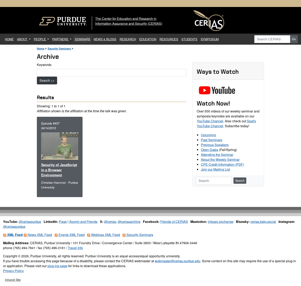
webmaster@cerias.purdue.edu (177, 261)
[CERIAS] (208, 21)
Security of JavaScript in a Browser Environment (59, 169)
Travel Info (75, 247)
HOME (10, 39)
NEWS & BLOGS (105, 39)
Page (63, 221)
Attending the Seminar (217, 154)
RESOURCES (169, 39)
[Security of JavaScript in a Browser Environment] (59, 146)
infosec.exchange (220, 221)
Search (239, 180)
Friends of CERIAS (174, 221)
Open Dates (209, 149)
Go (294, 39)
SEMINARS (82, 39)
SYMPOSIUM (210, 39)
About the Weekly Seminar (220, 159)
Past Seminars (211, 139)
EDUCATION (147, 39)
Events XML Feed (71, 234)
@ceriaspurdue (30, 221)
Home (40, 48)
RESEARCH (128, 39)
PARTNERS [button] (60, 39)
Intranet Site (13, 280)
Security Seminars (59, 48)
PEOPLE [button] (40, 39)
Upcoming (208, 135)
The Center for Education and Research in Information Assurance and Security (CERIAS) (128, 21)
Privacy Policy (13, 270)
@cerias (110, 221)
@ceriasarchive (129, 221)
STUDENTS (189, 39)
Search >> (47, 80)
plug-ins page (57, 265)
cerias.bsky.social (263, 221)
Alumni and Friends (83, 221)
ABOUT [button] (22, 39)
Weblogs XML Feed (105, 234)
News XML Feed (39, 234)
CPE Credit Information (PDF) (222, 164)
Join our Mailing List (215, 169)
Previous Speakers (215, 144)
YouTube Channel (210, 121)
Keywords (44, 64)
